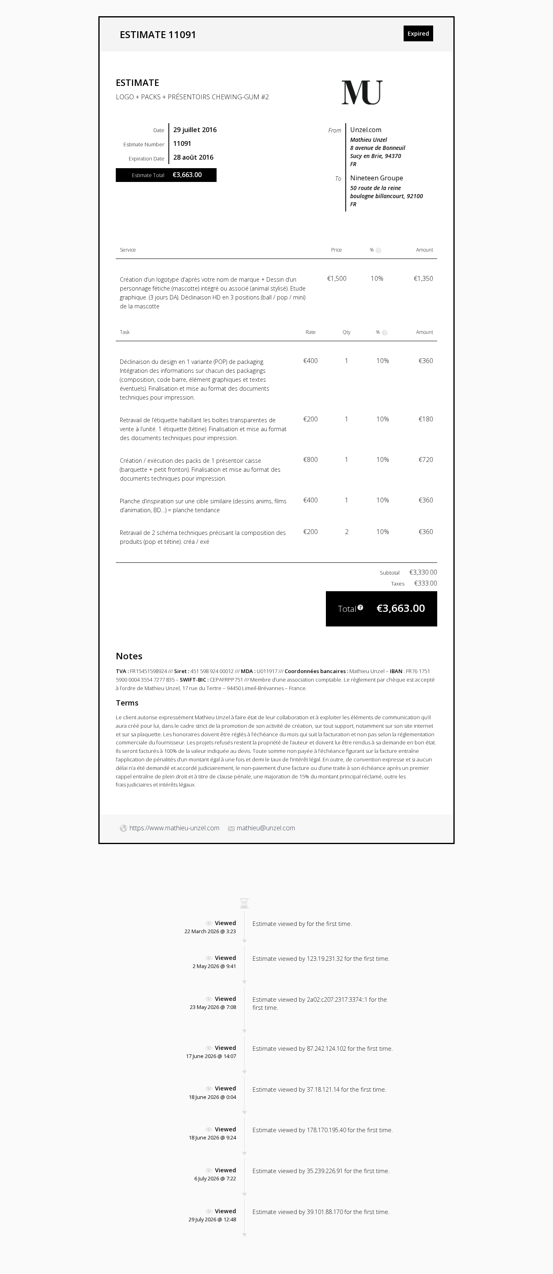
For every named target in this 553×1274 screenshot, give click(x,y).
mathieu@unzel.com (266, 827)
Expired (418, 33)
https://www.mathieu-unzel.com (174, 827)
